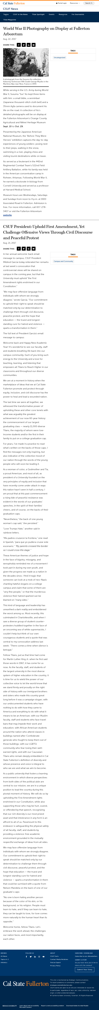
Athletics (4, 962)
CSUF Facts (54, 956)
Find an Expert (55, 962)
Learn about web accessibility (29, 1006)
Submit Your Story (84, 970)
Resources (75, 3)
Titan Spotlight (38, 14)
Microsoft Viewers (25, 1007)
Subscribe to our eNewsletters (86, 956)
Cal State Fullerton (14, 3)
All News (4, 956)
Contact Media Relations (59, 959)
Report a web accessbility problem (52, 1006)
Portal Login (61, 3)
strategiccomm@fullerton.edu (61, 985)
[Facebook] (19, 45)
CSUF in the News (20, 14)
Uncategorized (59, 58)
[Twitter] (24, 45)
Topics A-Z (5, 959)
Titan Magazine (9, 20)
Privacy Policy (55, 965)
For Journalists (78, 14)
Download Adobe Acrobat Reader (77, 1006)
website (7, 215)
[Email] (33, 45)
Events (51, 14)
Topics (6, 14)
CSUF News (10, 8)
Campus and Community (63, 261)
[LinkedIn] (29, 45)
